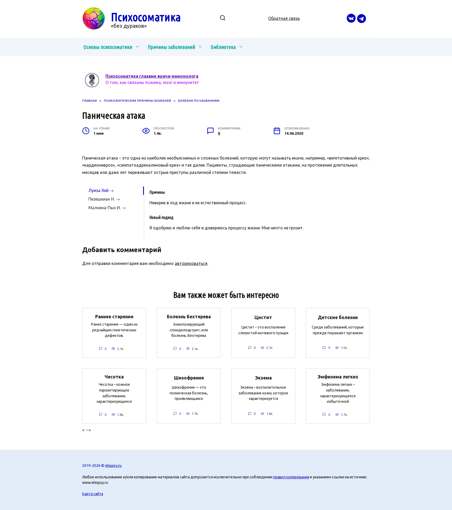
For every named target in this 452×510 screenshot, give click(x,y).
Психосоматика (146, 17)
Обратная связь (284, 18)
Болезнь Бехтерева (189, 316)
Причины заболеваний (171, 47)
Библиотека (223, 47)
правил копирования (291, 477)
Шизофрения (189, 377)
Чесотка (114, 376)
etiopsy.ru (113, 465)
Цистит (263, 317)
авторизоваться (191, 263)
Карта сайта (92, 494)
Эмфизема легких (338, 376)
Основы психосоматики (107, 47)
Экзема (263, 377)
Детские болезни (338, 317)
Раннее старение (114, 316)
